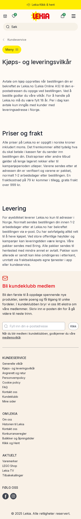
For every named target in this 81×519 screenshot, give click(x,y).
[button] (62, 16)
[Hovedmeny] (73, 16)
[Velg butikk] (5, 16)
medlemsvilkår (11, 337)
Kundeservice (16, 39)
